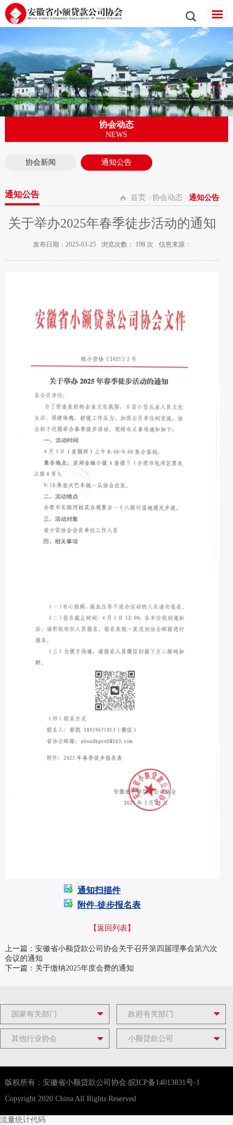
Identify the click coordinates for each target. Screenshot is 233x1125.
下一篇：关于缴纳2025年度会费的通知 (69, 968)
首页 (138, 197)
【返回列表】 (112, 928)
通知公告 (116, 162)
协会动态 (167, 197)
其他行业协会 (34, 1039)
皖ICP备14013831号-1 (164, 1082)
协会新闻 (40, 162)
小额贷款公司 (150, 1039)
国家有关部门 (34, 1014)
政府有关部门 (150, 1014)
